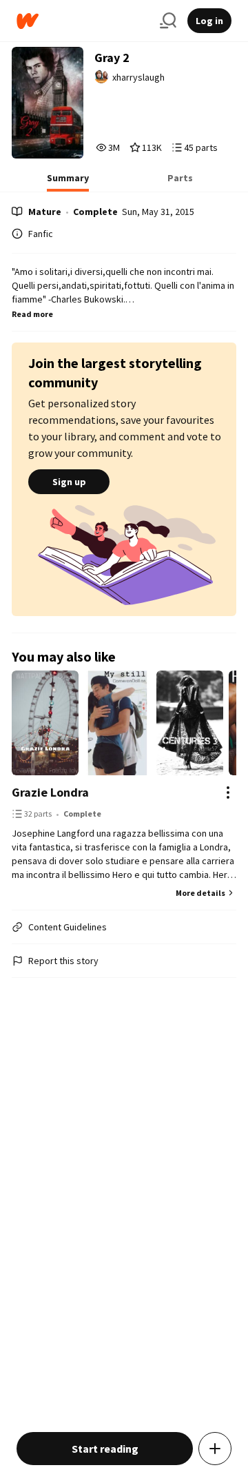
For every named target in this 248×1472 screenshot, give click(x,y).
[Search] (168, 20)
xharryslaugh (138, 77)
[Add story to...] (214, 1448)
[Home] (83, 21)
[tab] (68, 182)
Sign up (69, 482)
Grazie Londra (50, 792)
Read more (32, 314)
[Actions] (228, 792)
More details (200, 893)
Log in (209, 20)
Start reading (105, 1448)
